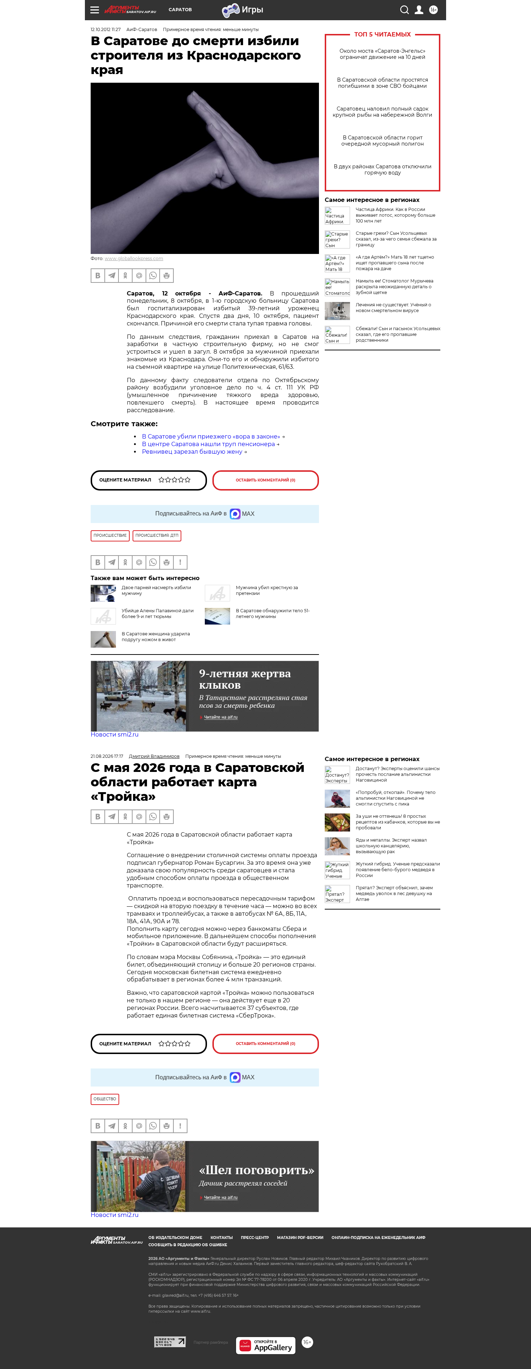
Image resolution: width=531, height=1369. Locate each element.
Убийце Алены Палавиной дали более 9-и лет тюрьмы (158, 613)
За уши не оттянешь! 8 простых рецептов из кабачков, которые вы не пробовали (398, 821)
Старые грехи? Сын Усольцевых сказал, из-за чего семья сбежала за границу (396, 238)
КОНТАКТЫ (222, 1237)
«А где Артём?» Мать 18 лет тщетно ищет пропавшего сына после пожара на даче (395, 262)
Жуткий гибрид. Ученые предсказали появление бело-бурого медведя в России (398, 869)
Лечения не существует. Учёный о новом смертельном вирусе (393, 307)
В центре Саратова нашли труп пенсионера (208, 444)
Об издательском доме (175, 1237)
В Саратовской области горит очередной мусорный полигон (382, 141)
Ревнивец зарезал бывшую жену (192, 451)
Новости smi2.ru (115, 734)
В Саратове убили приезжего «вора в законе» (211, 436)
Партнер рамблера (211, 1342)
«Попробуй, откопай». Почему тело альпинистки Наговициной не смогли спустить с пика (396, 798)
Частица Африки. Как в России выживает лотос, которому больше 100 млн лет (395, 215)
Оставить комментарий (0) (265, 480)
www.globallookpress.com (134, 258)
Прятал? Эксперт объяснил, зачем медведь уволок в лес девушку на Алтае (394, 893)
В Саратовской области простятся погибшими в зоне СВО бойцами (382, 83)
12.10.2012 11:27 (106, 29)
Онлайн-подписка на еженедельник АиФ (379, 1237)
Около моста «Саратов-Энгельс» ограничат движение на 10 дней (383, 54)
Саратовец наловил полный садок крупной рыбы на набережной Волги (382, 112)
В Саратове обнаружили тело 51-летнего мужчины (273, 613)
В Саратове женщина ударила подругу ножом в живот (156, 636)
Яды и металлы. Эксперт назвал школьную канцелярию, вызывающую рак (391, 845)
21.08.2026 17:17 (107, 756)
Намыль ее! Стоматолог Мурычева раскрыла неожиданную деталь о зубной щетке (394, 286)
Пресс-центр (255, 1237)
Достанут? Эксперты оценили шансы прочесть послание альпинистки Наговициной (398, 774)
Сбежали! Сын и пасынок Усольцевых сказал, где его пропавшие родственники (398, 334)
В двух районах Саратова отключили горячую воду (383, 170)
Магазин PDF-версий (300, 1237)
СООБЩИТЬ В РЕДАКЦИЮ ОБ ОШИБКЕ (187, 1245)
